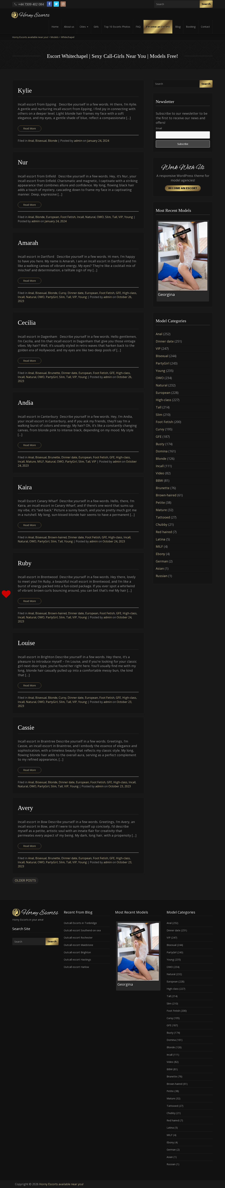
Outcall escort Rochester (78, 937)
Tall (114, 217)
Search (206, 4)
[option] (183, 261)
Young (128, 217)
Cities (83, 26)
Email (159, 128)
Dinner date (75, 293)
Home (55, 26)
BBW (159, 480)
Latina (160, 539)
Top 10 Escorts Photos (117, 26)
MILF (40, 461)
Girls (96, 26)
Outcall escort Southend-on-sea (82, 930)
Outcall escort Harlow (76, 967)
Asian (160, 568)
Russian (161, 576)
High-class (129, 293)
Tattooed (163, 517)
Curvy (62, 293)
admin (78, 141)
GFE (118, 293)
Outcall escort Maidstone (78, 945)
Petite (160, 502)
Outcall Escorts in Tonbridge (80, 923)
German (162, 561)
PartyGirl (52, 297)
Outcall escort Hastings (77, 959)
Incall (80, 217)
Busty (160, 444)
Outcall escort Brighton (77, 952)
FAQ (138, 26)
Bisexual (41, 141)
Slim (108, 217)
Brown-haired (57, 537)
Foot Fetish (68, 217)
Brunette (54, 373)
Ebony (160, 554)
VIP (120, 217)
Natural (90, 217)
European (52, 217)
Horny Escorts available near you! (61, 1184)
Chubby (161, 524)
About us (69, 26)
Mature (31, 461)
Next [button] (209, 262)
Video (160, 473)
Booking (190, 26)
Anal (31, 141)
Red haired (164, 532)
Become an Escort (158, 26)
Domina (162, 451)
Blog (178, 26)
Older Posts (25, 880)
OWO (100, 217)
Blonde (52, 141)
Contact (205, 26)
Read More (29, 128)
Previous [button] (155, 262)
